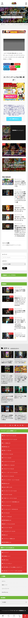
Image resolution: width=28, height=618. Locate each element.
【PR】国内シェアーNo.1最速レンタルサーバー (12, 567)
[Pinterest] (13, 69)
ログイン (14, 245)
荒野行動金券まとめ (7, 520)
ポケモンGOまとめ (7, 505)
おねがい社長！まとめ (7, 487)
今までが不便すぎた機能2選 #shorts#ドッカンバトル (20, 312)
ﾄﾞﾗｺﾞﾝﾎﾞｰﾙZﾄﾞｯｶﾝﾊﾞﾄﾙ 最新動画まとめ (18, 610)
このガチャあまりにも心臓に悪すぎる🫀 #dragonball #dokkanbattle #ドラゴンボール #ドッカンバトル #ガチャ (7, 399)
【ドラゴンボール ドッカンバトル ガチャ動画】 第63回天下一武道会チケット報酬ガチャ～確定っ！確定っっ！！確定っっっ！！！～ (21, 378)
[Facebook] (6, 64)
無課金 (11, 309)
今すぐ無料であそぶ (14, 118)
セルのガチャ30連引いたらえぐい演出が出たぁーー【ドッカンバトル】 (20, 184)
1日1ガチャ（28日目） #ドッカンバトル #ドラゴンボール (20, 209)
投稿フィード (4, 584)
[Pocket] (12, 67)
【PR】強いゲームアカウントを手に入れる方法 (12, 570)
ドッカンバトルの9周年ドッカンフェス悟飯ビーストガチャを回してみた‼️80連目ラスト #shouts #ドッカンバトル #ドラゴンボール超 (20, 197)
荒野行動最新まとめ (7, 542)
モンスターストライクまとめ (9, 461)
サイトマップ (5, 552)
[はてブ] (6, 67)
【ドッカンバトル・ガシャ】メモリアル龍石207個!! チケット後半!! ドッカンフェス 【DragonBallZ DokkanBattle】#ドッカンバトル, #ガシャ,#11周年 (20, 324)
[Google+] (17, 64)
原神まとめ (5, 535)
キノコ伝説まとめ (6, 443)
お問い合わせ (5, 559)
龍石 (12, 317)
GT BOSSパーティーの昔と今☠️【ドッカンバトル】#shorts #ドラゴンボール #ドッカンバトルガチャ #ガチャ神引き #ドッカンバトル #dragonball (7, 379)
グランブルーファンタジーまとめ (10, 490)
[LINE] (17, 67)
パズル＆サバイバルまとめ (8, 476)
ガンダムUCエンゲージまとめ (9, 531)
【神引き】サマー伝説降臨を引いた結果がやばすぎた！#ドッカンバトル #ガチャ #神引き (7, 417)
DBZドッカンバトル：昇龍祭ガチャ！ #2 (20, 397)
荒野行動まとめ (6, 446)
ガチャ (13, 17)
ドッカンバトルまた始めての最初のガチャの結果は (20, 291)
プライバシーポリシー (7, 563)
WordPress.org (5, 592)
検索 (4, 268)
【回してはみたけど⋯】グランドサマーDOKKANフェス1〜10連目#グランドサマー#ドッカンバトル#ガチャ (21, 417)
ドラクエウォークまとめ (8, 454)
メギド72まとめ (6, 512)
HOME (3, 24)
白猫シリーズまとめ (7, 450)
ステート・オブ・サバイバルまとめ (10, 472)
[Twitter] (12, 64)
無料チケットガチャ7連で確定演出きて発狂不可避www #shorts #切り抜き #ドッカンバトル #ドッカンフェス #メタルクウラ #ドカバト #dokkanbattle (20, 231)
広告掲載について (6, 556)
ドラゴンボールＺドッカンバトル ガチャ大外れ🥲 (20, 336)
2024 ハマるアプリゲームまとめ (9, 435)
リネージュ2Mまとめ (7, 516)
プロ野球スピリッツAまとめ (8, 465)
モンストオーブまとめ (7, 527)
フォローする (18, 132)
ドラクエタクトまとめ (7, 494)
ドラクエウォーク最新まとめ (9, 538)
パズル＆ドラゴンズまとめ (8, 468)
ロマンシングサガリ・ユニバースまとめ (11, 479)
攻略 (12, 296)
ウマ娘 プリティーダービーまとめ (10, 498)
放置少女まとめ (6, 483)
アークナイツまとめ (7, 457)
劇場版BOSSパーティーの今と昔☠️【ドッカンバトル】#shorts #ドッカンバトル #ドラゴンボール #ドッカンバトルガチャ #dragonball (20, 301)
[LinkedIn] (6, 69)
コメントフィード (5, 588)
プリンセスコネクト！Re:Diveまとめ (10, 509)
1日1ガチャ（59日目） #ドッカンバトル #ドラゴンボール (20, 218)
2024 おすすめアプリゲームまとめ (10, 439)
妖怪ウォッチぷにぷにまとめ (9, 523)
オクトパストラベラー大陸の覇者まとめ (11, 501)
